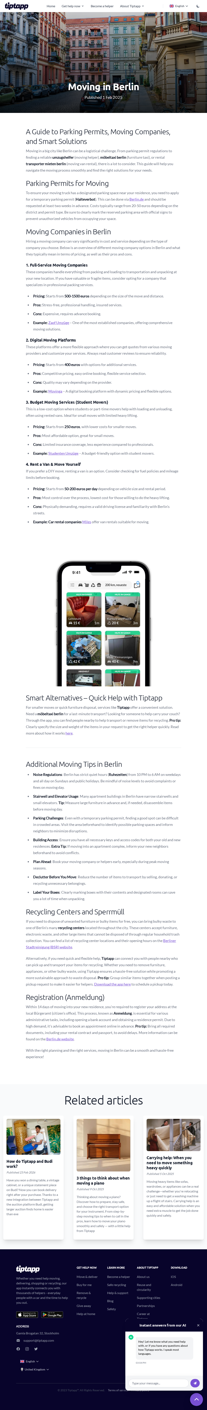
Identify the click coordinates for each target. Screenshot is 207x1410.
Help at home (86, 1314)
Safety (111, 1309)
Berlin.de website (60, 1039)
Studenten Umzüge (63, 453)
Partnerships (146, 1306)
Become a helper (102, 6)
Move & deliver (87, 1277)
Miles (86, 522)
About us (143, 1277)
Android (176, 1285)
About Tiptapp (130, 6)
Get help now (71, 6)
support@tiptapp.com (38, 1340)
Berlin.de (136, 199)
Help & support (117, 1293)
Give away (84, 1306)
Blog (110, 1301)
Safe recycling (116, 1285)
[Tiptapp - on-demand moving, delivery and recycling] (18, 6)
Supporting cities (148, 1298)
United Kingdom (35, 1369)
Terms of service (118, 1390)
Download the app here (112, 984)
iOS (173, 1277)
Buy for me (84, 1285)
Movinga (55, 391)
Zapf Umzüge (58, 322)
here (69, 733)
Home (51, 6)
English (179, 6)
